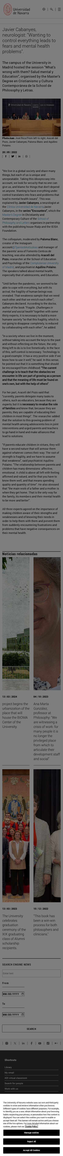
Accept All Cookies (31, 1150)
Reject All (31, 1141)
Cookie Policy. (32, 1126)
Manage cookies (31, 1132)
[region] (31, 1125)
